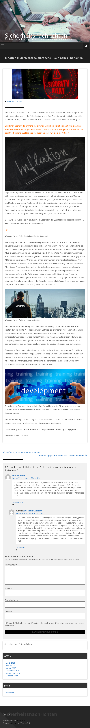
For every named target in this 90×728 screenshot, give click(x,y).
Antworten (18, 502)
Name (8, 588)
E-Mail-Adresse (12, 600)
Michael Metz (18, 475)
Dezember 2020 (12, 670)
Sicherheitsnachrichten (36, 35)
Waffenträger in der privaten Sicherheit (23, 452)
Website (8, 611)
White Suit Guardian (14, 101)
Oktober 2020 (12, 675)
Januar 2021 (11, 668)
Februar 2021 (11, 665)
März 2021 (10, 663)
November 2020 (13, 673)
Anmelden (10, 692)
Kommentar (11, 564)
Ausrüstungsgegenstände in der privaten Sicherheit (61, 455)
